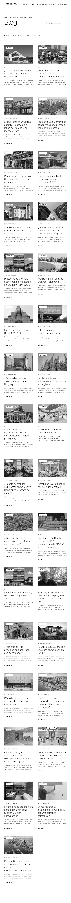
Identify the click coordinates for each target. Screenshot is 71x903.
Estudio (51, 4)
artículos (17, 35)
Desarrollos (43, 4)
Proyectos (26, 4)
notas (27, 35)
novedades (38, 35)
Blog (57, 4)
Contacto (63, 4)
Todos (6, 35)
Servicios (35, 4)
